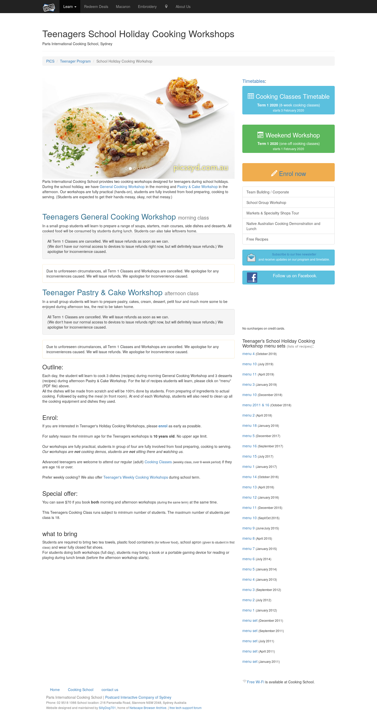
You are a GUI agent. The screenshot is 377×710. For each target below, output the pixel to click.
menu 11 (249, 374)
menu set (249, 620)
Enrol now (292, 173)
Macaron (123, 6)
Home (55, 689)
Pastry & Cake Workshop (197, 186)
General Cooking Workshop (122, 186)
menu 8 (248, 538)
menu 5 (248, 435)
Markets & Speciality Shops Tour (272, 212)
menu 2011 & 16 (255, 404)
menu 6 (248, 558)
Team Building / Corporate (267, 191)
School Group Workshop (266, 202)
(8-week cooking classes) (292, 102)
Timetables (253, 80)
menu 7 (248, 548)
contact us (110, 689)
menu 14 (249, 476)
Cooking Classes (158, 461)
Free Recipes (257, 239)
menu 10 (249, 363)
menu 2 (248, 415)
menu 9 (248, 527)
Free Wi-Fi (255, 681)
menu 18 (249, 425)
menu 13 (249, 486)
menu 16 (249, 445)
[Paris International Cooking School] (48, 6)
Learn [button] (68, 6)
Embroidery (147, 6)
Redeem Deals (96, 6)
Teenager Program (75, 61)
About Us (183, 6)
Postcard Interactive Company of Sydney (138, 697)
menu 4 (248, 353)
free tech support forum (186, 707)
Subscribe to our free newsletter (294, 254)
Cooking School (80, 689)
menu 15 (249, 456)
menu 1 (248, 466)
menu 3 (248, 384)
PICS (50, 61)
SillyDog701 (107, 707)
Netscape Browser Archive (148, 707)
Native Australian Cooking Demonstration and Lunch (283, 226)
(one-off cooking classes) (288, 141)
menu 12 (249, 497)
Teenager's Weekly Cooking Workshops (135, 477)
